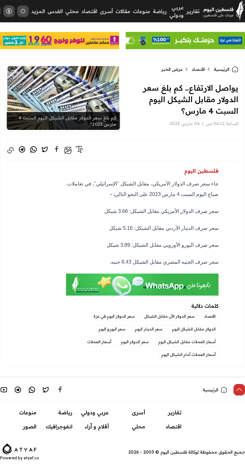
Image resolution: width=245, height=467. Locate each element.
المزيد (38, 11)
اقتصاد (89, 11)
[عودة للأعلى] (239, 389)
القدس (55, 11)
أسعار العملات (99, 341)
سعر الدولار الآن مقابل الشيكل (169, 316)
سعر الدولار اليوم (135, 341)
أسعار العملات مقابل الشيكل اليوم (187, 341)
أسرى (106, 11)
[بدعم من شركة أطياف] (20, 448)
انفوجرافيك (59, 426)
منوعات (141, 11)
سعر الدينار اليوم (148, 329)
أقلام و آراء (97, 426)
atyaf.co (31, 458)
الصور (29, 426)
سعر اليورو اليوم (112, 329)
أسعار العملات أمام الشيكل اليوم (188, 354)
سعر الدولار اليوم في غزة (114, 316)
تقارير (193, 11)
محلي (72, 11)
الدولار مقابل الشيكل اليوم (194, 329)
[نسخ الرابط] (10, 150)
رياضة (160, 11)
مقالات (122, 11)
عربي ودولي (95, 412)
